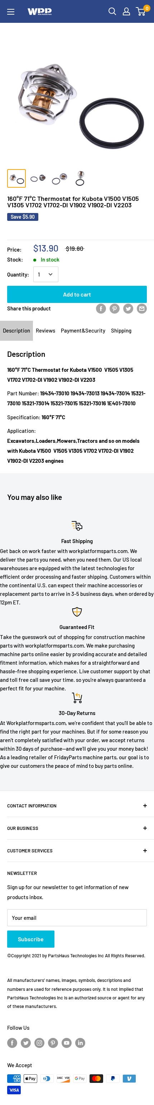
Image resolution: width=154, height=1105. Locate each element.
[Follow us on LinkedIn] (80, 1042)
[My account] (126, 11)
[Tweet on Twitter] (128, 308)
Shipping (121, 330)
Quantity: (18, 274)
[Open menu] (10, 12)
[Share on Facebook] (101, 308)
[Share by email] (142, 308)
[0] (140, 11)
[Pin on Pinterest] (115, 308)
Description (16, 330)
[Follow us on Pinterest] (53, 1042)
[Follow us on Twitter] (26, 1042)
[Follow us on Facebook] (12, 1042)
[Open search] (112, 11)
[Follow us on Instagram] (39, 1042)
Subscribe (31, 939)
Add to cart (77, 294)
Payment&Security (83, 330)
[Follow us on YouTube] (67, 1042)
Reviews (45, 330)
